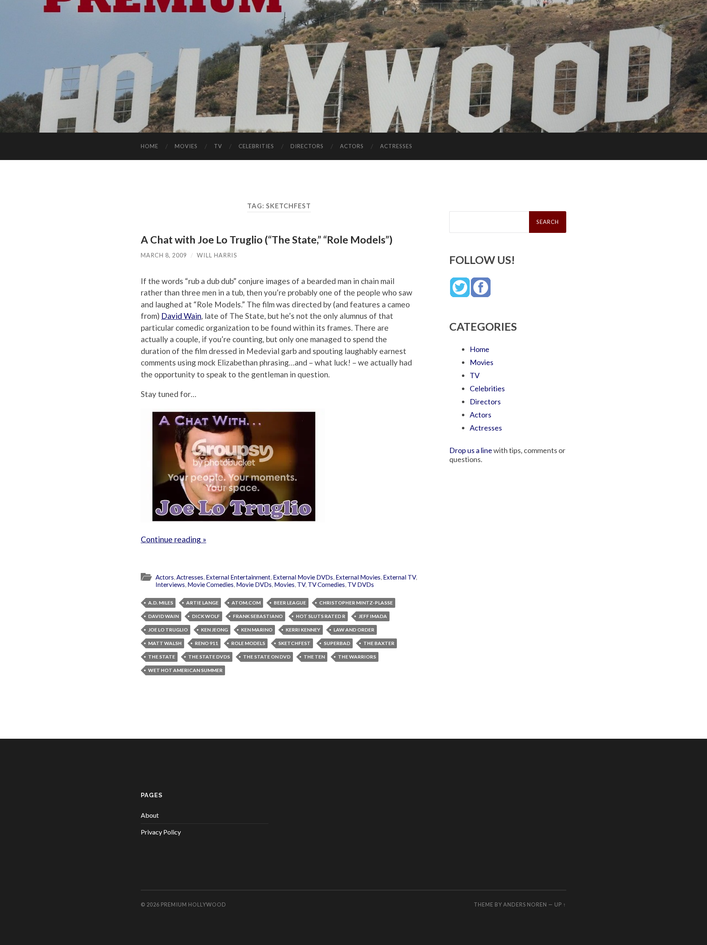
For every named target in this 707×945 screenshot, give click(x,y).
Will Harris (217, 255)
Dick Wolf (206, 616)
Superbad (337, 643)
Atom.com (246, 603)
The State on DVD (266, 657)
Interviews (170, 584)
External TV (399, 577)
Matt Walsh (165, 643)
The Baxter (378, 643)
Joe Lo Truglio (168, 630)
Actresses (396, 146)
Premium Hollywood (193, 904)
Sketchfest (294, 643)
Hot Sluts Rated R (320, 616)
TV (218, 146)
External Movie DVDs (303, 577)
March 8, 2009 (164, 255)
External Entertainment (238, 577)
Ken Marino (256, 630)
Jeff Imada (372, 616)
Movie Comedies (210, 584)
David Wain (181, 315)
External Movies (358, 577)
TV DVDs (360, 584)
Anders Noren (525, 904)
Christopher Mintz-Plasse (356, 603)
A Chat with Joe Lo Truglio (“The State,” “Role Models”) (267, 239)
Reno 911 (206, 643)
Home (149, 146)
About (150, 815)
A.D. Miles (160, 603)
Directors (307, 146)
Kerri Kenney (303, 630)
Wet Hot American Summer (185, 670)
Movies (186, 146)
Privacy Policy (161, 832)
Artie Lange (202, 603)
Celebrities (256, 146)
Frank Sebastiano (258, 616)
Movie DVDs (254, 584)
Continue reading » (173, 539)
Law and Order (353, 630)
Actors (352, 146)
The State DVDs (209, 657)
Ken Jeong (214, 630)
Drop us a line (470, 450)
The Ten (314, 657)
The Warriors (357, 657)
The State (161, 657)
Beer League (290, 603)
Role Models (248, 643)
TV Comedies (326, 584)
